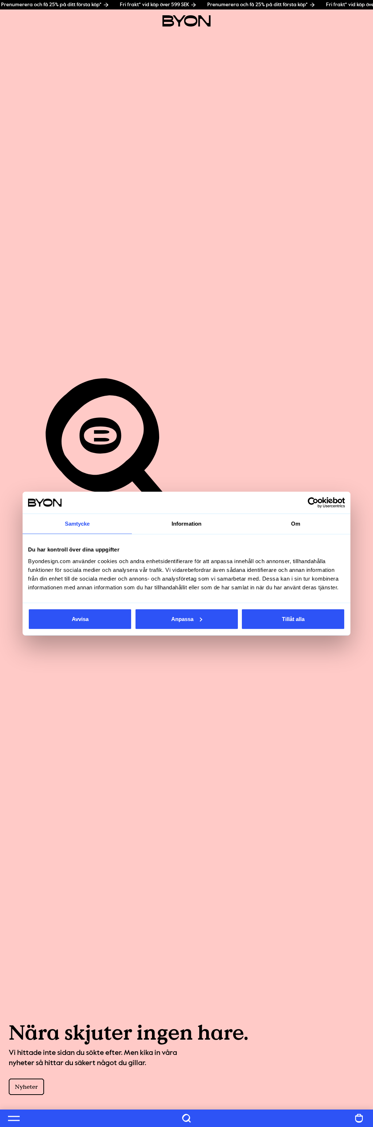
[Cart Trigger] (359, 1118)
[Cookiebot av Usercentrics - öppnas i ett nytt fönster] (313, 502)
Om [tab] (295, 524)
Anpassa (182, 619)
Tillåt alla (293, 619)
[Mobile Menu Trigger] (14, 1118)
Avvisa (80, 619)
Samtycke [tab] (77, 524)
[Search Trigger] (186, 1118)
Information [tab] (186, 524)
